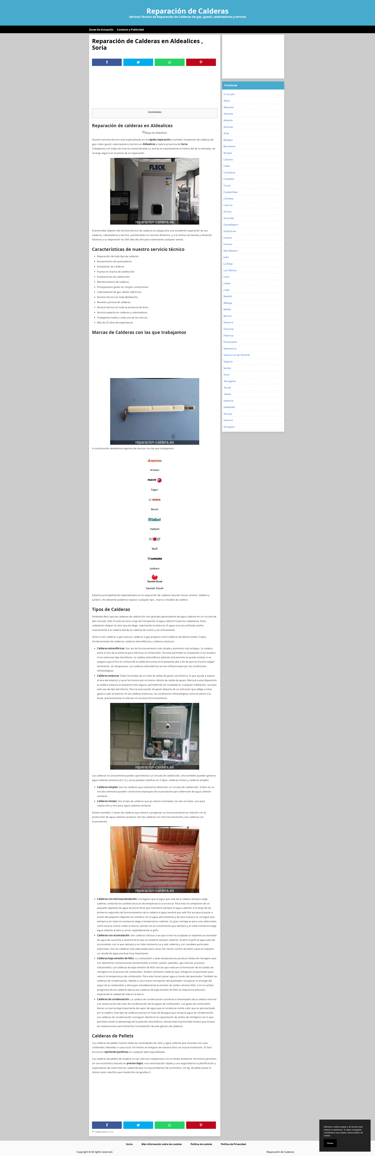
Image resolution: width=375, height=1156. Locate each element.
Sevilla (227, 368)
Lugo (226, 289)
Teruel (227, 387)
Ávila (226, 133)
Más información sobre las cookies (162, 1144)
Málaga (228, 303)
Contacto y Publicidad (130, 29)
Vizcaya (228, 413)
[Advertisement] (154, 87)
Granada (229, 218)
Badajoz (228, 140)
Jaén (226, 257)
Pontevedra (230, 342)
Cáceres (228, 159)
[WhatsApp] (170, 62)
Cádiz (227, 166)
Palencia (228, 335)
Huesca (228, 244)
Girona (227, 211)
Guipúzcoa (230, 231)
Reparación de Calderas (187, 11)
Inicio (129, 1144)
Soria (111, 1132)
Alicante (228, 113)
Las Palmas (230, 270)
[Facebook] (107, 62)
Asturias (228, 127)
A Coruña (229, 94)
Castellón (229, 179)
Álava (227, 100)
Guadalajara (231, 224)
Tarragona (230, 381)
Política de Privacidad (233, 1144)
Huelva (228, 237)
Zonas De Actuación (101, 29)
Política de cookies (201, 1144)
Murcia (228, 316)
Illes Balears (231, 250)
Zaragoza (229, 426)
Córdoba (228, 198)
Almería (228, 120)
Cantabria (229, 172)
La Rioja (228, 263)
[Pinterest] (201, 62)
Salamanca (230, 348)
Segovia (228, 361)
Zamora (228, 420)
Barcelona (229, 146)
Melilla (227, 309)
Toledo (227, 394)
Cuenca (228, 205)
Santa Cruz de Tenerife (237, 355)
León (226, 276)
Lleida (227, 283)
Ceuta (227, 185)
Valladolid (229, 407)
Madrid (228, 296)
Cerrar (330, 1143)
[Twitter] (138, 62)
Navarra (228, 322)
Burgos (228, 153)
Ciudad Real (230, 192)
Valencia (228, 400)
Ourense (229, 329)
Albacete (229, 107)
